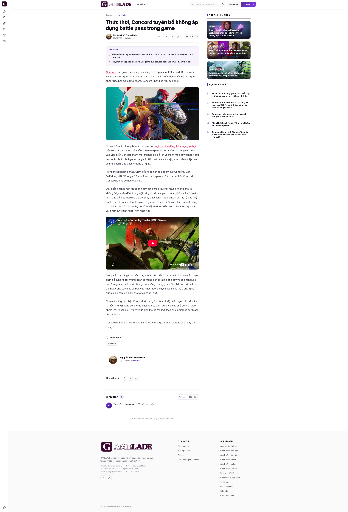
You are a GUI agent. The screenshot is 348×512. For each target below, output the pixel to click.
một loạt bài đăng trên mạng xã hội (175, 146)
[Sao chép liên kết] (178, 36)
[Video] (4, 41)
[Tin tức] (4, 29)
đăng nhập (130, 404)
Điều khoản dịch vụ (228, 446)
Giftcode (224, 491)
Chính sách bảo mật (229, 451)
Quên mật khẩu (227, 486)
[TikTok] (109, 477)
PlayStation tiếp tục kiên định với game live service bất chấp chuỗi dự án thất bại (151, 62)
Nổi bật (182, 397)
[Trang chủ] (4, 11)
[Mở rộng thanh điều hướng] (4, 508)
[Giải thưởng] (4, 35)
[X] (172, 36)
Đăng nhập (234, 4)
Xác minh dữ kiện (227, 473)
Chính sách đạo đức (229, 455)
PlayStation (122, 15)
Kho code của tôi (227, 495)
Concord (111, 72)
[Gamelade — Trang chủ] (4, 4)
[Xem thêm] (4, 47)
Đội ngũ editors (184, 451)
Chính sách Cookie (228, 468)
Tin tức (181, 455)
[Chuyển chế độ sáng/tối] (222, 4)
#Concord (112, 343)
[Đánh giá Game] (4, 23)
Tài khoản (224, 482)
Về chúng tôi (183, 446)
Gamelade (110, 15)
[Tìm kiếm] (4, 17)
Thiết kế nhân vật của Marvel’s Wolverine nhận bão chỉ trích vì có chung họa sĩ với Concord (152, 56)
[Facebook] (166, 36)
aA (191, 36)
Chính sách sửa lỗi (228, 459)
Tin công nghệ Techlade (188, 459)
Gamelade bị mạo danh (230, 477)
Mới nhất (193, 397)
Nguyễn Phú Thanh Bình (125, 35)
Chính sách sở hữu (228, 464)
